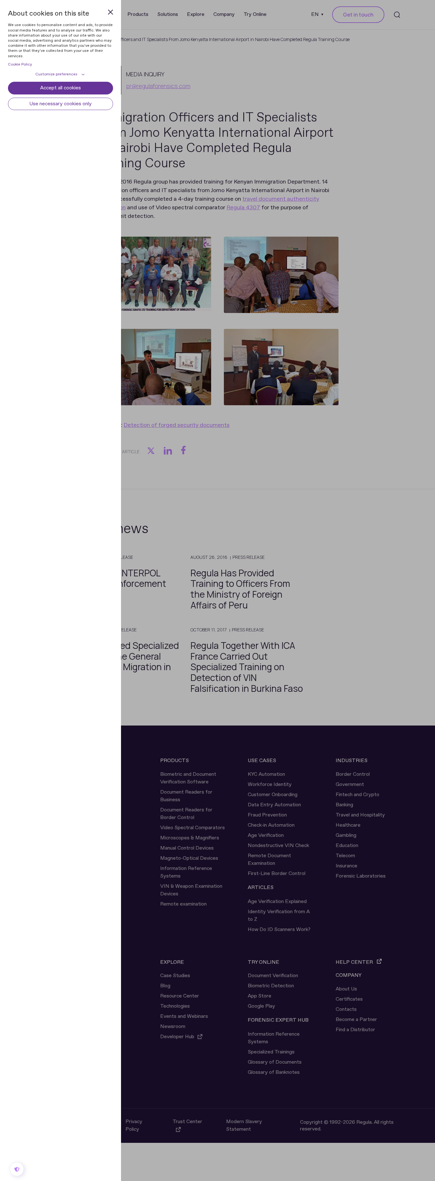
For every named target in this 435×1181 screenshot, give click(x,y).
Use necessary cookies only (60, 104)
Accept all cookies (60, 88)
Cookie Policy (20, 64)
